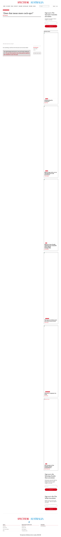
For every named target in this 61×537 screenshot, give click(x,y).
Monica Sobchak (47, 468)
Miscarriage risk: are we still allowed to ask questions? (50, 173)
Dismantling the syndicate (48, 101)
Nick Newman (5, 15)
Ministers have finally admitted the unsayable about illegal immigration (50, 246)
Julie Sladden (46, 175)
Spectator (30, 2)
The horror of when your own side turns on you (50, 320)
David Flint (46, 102)
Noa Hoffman (46, 249)
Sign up (51, 26)
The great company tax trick (50, 394)
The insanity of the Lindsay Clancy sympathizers (49, 466)
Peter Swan (46, 395)
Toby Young (46, 322)
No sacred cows (47, 318)
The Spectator (30, 519)
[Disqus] (22, 70)
